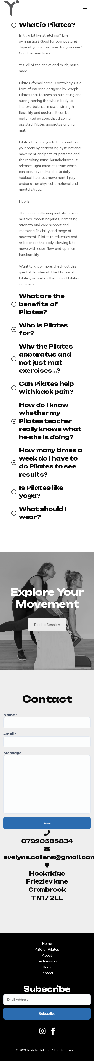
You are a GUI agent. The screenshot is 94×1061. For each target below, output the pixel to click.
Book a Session (47, 624)
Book (47, 967)
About (47, 955)
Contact (47, 973)
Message (12, 753)
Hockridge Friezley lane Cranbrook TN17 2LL (47, 885)
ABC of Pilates (47, 949)
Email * (9, 734)
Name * (10, 715)
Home (47, 943)
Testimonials (47, 961)
